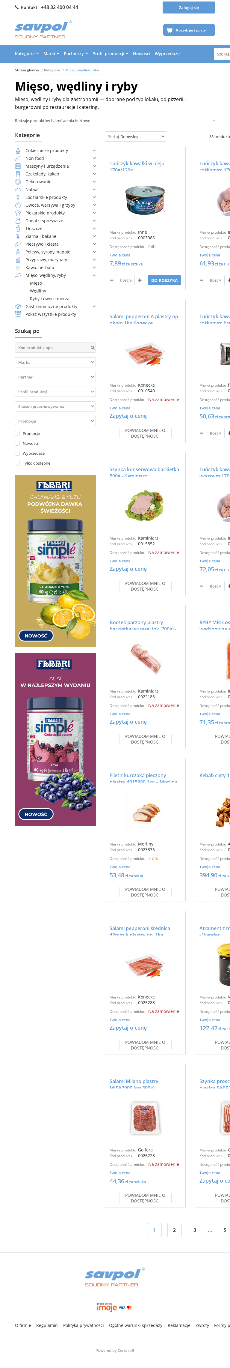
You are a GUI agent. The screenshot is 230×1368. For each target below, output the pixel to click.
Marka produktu (123, 232)
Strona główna (27, 70)
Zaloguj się (189, 7)
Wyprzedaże (167, 53)
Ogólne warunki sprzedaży (135, 1325)
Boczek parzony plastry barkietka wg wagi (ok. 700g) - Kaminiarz (143, 624)
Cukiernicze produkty (46, 150)
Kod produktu (121, 238)
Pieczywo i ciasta (42, 244)
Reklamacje (179, 1325)
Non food (34, 158)
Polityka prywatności (83, 1325)
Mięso (36, 283)
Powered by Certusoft (115, 1350)
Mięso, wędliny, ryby (45, 275)
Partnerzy (74, 53)
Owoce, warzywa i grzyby (50, 205)
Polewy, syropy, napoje (47, 252)
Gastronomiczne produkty (51, 306)
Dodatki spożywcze (44, 220)
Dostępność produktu (127, 246)
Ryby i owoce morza (49, 298)
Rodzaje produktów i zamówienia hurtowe (52, 120)
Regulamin (47, 1325)
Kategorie (25, 53)
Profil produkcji (108, 53)
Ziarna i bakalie (40, 236)
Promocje (31, 433)
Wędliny (38, 291)
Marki (49, 53)
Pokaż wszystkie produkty (50, 314)
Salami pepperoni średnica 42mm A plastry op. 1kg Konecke (140, 930)
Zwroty (202, 1325)
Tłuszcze (34, 228)
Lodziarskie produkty (46, 197)
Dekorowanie (38, 181)
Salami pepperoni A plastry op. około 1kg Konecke (144, 318)
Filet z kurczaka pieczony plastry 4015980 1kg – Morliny (143, 777)
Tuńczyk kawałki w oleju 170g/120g (137, 165)
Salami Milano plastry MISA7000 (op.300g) (134, 1083)
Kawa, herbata (39, 267)
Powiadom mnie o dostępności (145, 433)
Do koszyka (164, 280)
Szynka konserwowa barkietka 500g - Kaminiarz (144, 471)
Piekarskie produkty (45, 213)
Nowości (141, 53)
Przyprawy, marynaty (46, 259)
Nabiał (32, 189)
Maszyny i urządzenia (47, 166)
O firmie (23, 1325)
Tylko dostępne (36, 463)
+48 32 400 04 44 (59, 7)
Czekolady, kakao (42, 174)
